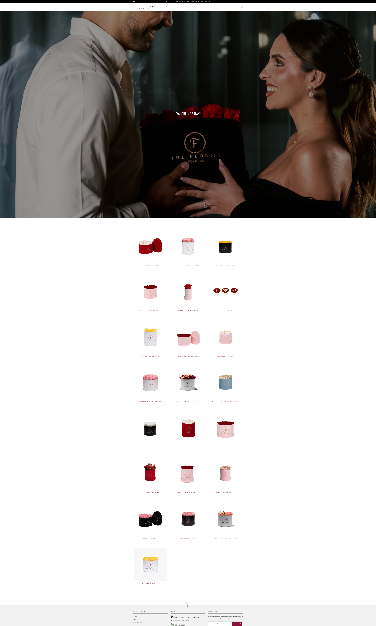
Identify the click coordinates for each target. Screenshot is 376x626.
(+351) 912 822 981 (179, 625)
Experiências (233, 7)
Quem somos (137, 622)
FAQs (135, 619)
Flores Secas (219, 7)
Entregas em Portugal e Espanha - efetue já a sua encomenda (188, 1)
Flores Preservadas (202, 7)
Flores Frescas (185, 7)
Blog (135, 616)
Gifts (173, 7)
